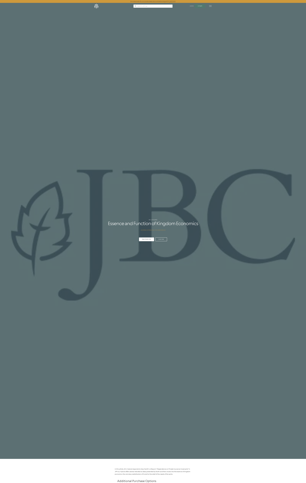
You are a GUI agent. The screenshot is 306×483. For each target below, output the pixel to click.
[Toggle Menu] (210, 6)
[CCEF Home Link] (113, 6)
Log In (191, 6)
